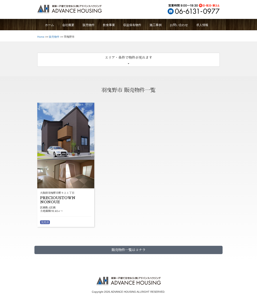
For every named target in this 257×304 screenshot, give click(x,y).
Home (40, 36)
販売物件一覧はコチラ (128, 250)
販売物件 (54, 36)
